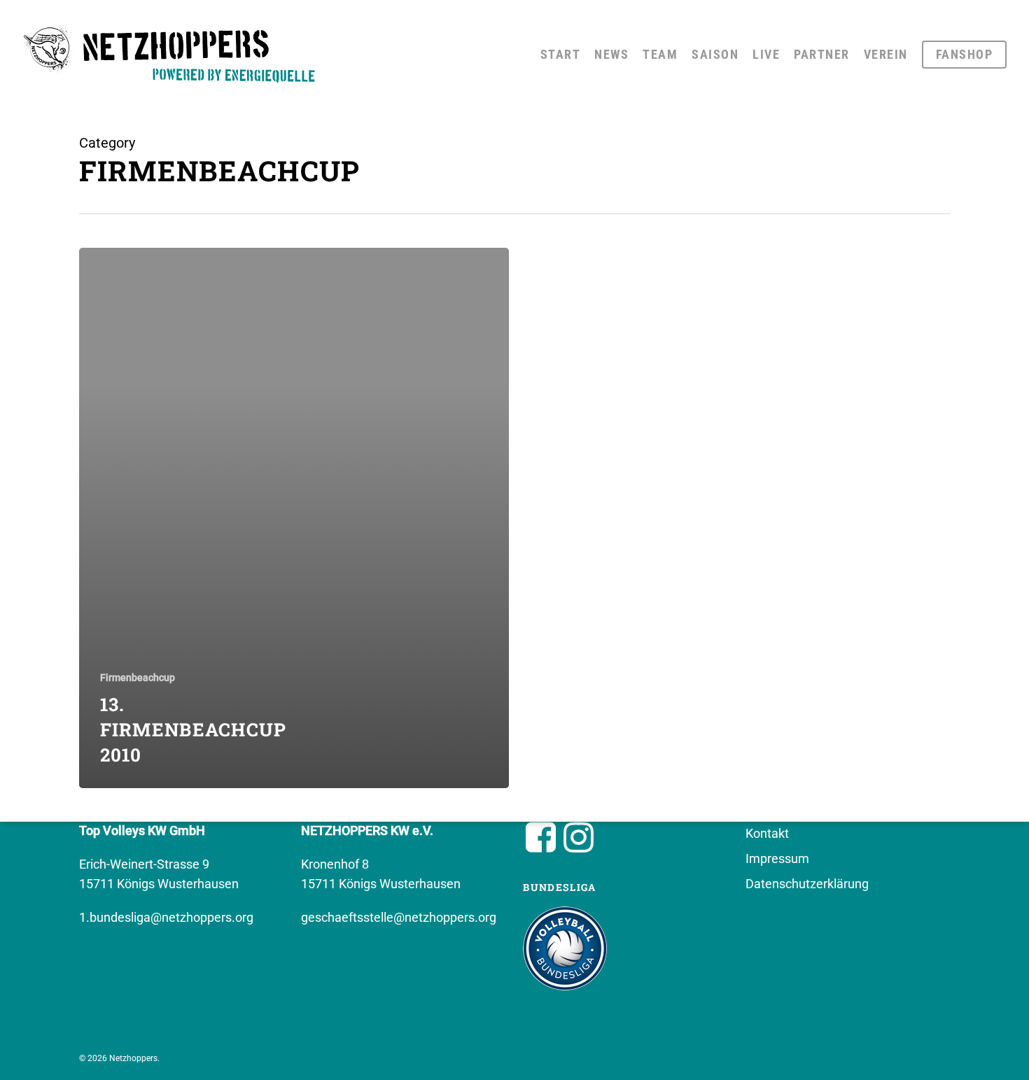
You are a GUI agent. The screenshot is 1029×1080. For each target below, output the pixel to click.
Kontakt (767, 833)
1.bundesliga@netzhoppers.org (166, 917)
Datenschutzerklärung (807, 883)
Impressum (777, 858)
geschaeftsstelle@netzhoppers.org (398, 917)
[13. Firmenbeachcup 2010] (294, 518)
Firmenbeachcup (137, 677)
